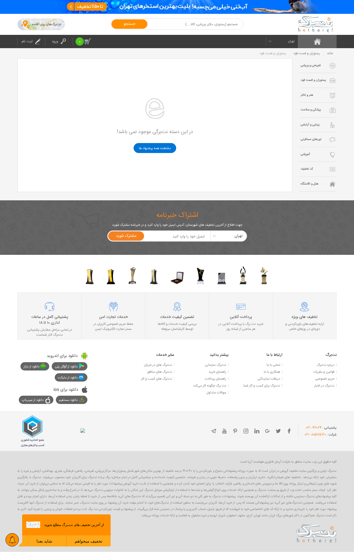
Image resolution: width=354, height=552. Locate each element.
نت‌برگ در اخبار (324, 385)
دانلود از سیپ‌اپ (33, 400)
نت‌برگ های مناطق (159, 372)
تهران (291, 41)
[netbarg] (317, 532)
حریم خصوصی (324, 379)
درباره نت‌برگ (325, 365)
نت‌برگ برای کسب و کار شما (261, 385)
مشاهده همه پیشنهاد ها (155, 148)
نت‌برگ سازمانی (215, 365)
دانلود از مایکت (68, 377)
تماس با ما (273, 365)
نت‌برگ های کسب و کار (156, 379)
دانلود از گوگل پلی (66, 366)
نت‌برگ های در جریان (158, 365)
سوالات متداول (216, 392)
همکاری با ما (272, 372)
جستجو (129, 24)
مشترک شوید (126, 236)
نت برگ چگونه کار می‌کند (209, 385)
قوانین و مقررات (323, 372)
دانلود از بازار (32, 366)
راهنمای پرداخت (215, 379)
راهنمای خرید (217, 372)
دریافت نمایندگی (268, 379)
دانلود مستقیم (68, 400)
